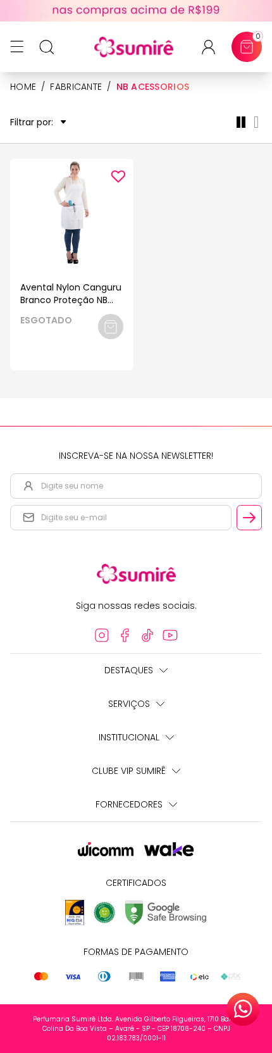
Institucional (129, 737)
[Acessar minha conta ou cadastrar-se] (213, 47)
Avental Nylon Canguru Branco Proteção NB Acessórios (70, 300)
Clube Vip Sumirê (129, 770)
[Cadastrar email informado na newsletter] (249, 517)
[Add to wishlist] (118, 176)
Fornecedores (129, 804)
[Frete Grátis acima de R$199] (136, 11)
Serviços (129, 703)
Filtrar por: (31, 122)
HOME (23, 86)
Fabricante (76, 86)
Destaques (128, 670)
